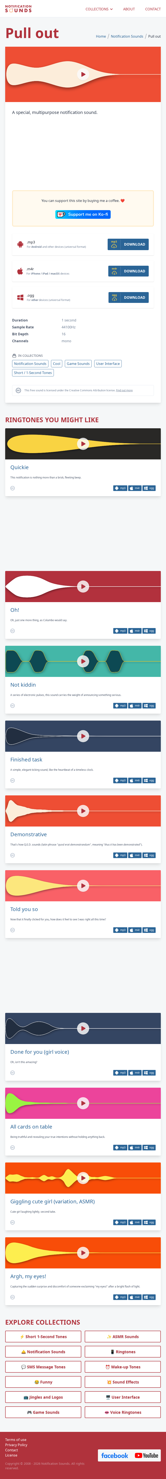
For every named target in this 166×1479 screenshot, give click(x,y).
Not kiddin (23, 684)
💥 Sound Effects (123, 1382)
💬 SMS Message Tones (43, 1366)
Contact (11, 1450)
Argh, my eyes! (28, 1276)
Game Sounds (78, 363)
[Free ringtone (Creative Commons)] (12, 488)
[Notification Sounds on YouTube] (146, 1455)
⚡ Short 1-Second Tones (43, 1336)
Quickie (19, 467)
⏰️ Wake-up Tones (122, 1366)
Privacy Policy (16, 1444)
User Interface (108, 363)
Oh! (14, 609)
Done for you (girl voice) (39, 1051)
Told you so (24, 909)
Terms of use (15, 1439)
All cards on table (31, 1126)
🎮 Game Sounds (43, 1412)
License (11, 1455)
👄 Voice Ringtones (122, 1412)
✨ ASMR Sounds (123, 1336)
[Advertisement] (83, 153)
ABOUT (129, 9)
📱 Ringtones (123, 1351)
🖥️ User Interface (123, 1397)
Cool (56, 363)
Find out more (124, 390)
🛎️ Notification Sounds (43, 1351)
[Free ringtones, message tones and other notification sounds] (18, 9)
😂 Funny (43, 1382)
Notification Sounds (127, 36)
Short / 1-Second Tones (33, 372)
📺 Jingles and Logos (43, 1397)
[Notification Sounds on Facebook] (115, 1455)
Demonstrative (28, 834)
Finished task (26, 759)
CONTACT (153, 9)
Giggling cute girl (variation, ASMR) (52, 1201)
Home (101, 36)
